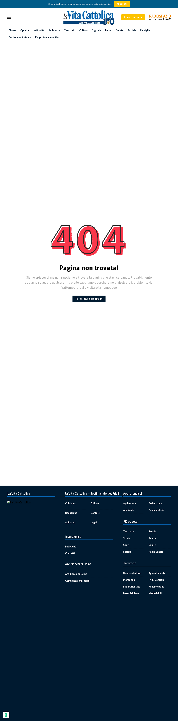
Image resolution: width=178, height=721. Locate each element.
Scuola (152, 531)
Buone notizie (156, 510)
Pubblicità (70, 546)
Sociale (127, 551)
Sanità (152, 538)
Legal (94, 522)
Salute (152, 545)
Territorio (128, 531)
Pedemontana (156, 586)
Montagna (129, 579)
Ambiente (128, 510)
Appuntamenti (157, 573)
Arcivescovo (155, 503)
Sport (126, 545)
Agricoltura (129, 503)
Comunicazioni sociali (77, 580)
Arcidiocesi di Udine (76, 574)
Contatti (95, 513)
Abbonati (122, 4)
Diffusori (95, 503)
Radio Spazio (156, 551)
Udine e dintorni (132, 573)
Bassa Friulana (131, 593)
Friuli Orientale (131, 586)
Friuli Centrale (156, 579)
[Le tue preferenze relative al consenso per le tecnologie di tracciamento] (6, 715)
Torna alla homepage (89, 298)
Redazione (71, 513)
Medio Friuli (155, 593)
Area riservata (133, 17)
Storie (126, 538)
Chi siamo (70, 503)
